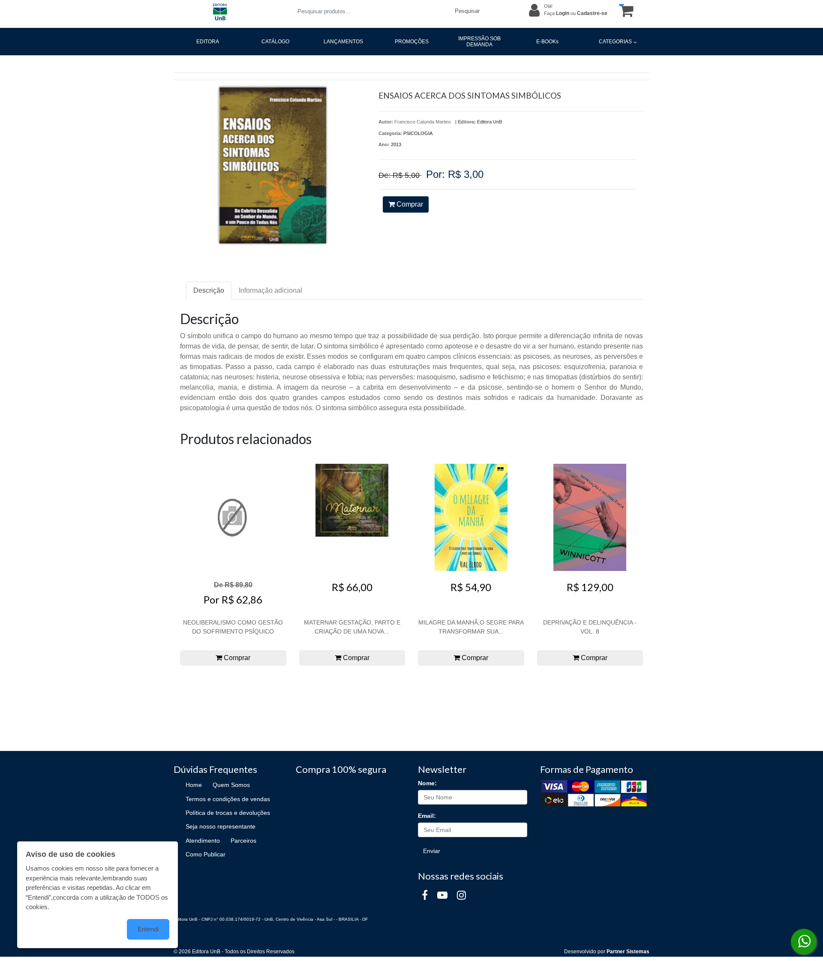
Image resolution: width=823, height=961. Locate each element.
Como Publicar (205, 854)
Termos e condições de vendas (228, 799)
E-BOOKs (547, 42)
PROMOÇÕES (412, 42)
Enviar (431, 850)
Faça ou (575, 13)
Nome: (427, 783)
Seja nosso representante (220, 826)
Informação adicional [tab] (270, 290)
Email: (427, 815)
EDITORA (207, 42)
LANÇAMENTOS (343, 42)
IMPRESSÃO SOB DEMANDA (479, 42)
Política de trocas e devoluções (228, 812)
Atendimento (203, 840)
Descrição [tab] (208, 290)
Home (194, 784)
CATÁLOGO (275, 42)
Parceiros (243, 840)
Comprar (409, 204)
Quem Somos (231, 784)
